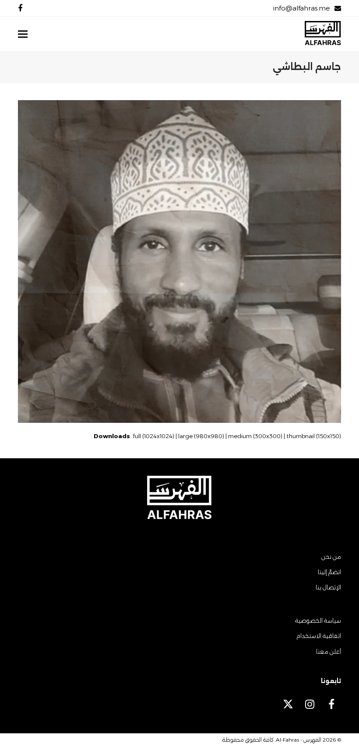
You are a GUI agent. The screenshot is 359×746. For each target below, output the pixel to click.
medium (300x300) (255, 435)
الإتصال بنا (328, 587)
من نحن (331, 556)
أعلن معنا (328, 651)
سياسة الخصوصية (318, 620)
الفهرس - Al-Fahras (298, 739)
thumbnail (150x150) (313, 435)
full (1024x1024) (153, 435)
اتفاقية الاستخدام (318, 635)
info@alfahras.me (301, 8)
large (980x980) (201, 435)
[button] (23, 34)
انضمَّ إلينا (329, 571)
